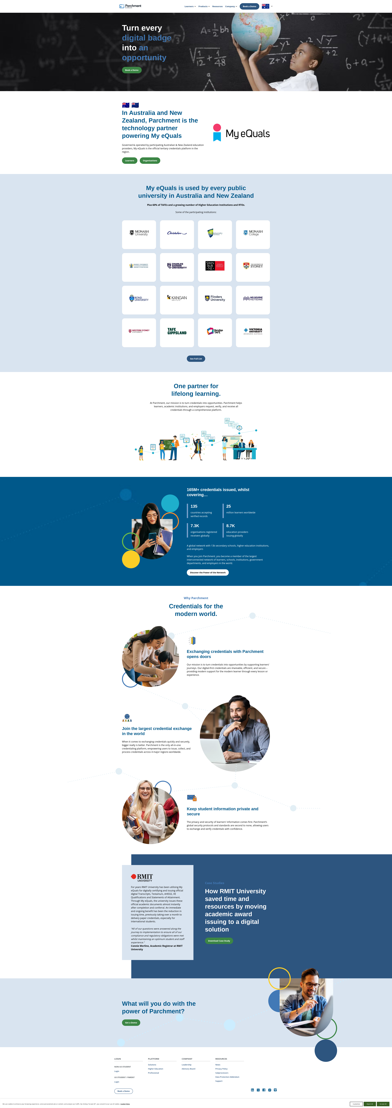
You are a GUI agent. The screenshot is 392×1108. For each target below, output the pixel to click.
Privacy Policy (221, 1069)
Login (116, 1071)
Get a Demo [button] (131, 1022)
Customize (356, 1104)
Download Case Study (219, 940)
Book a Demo (249, 6)
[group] (157, 912)
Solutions (152, 1064)
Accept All (383, 1104)
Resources (217, 6)
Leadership (186, 1064)
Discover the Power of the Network (208, 572)
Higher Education (155, 1069)
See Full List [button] (196, 358)
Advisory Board (188, 1069)
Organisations (150, 160)
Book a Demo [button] (131, 70)
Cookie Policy (125, 1104)
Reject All (370, 1104)
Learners (129, 160)
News (217, 1064)
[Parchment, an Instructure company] (130, 6)
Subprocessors (221, 1073)
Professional (153, 1073)
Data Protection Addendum (227, 1077)
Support (218, 1081)
